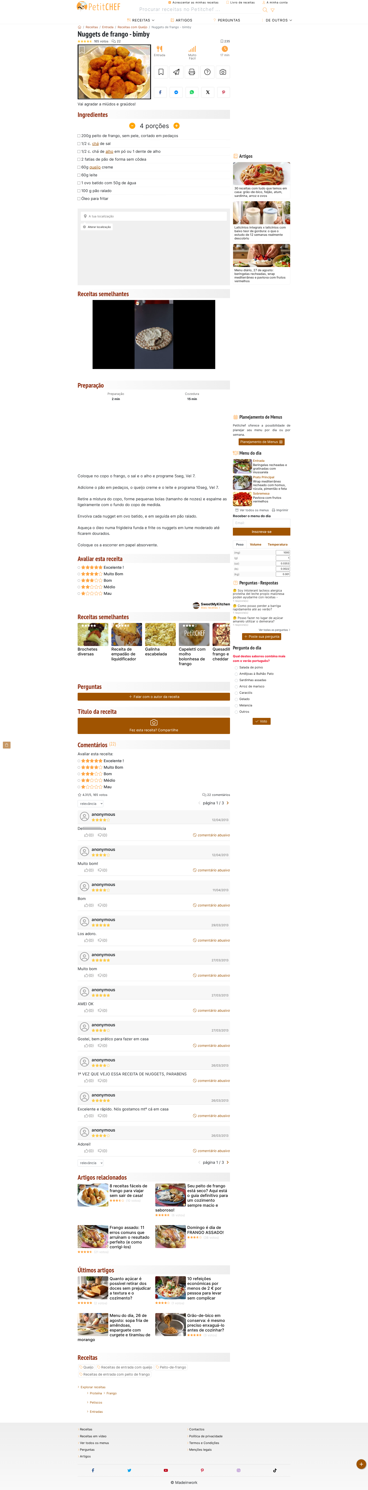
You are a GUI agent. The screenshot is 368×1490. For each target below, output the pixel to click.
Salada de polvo (251, 667)
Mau (107, 593)
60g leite (89, 175)
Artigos (183, 20)
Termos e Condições (204, 1443)
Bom (107, 580)
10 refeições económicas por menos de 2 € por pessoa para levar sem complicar (204, 1288)
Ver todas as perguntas (273, 629)
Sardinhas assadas (252, 680)
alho (109, 151)
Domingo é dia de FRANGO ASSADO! (205, 1230)
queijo (95, 167)
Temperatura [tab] (278, 544)
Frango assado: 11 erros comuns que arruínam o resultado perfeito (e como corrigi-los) (130, 1237)
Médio (109, 587)
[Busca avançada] (272, 10)
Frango (112, 1393)
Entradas (96, 1412)
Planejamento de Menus (259, 442)
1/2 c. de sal (96, 143)
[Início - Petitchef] (79, 27)
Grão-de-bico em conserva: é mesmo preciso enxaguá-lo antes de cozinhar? (206, 1322)
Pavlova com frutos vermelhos (267, 499)
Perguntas (228, 20)
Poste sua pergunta (263, 636)
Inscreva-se (262, 532)
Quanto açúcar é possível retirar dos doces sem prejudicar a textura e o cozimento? (130, 1288)
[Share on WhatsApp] (192, 92)
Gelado (244, 699)
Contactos (196, 1429)
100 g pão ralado (96, 190)
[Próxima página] (227, 803)
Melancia (245, 705)
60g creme (97, 167)
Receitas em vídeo (93, 1436)
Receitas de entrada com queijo (126, 1367)
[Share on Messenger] (176, 92)
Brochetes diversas (87, 651)
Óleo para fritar (94, 198)
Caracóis (245, 692)
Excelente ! (113, 567)
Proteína (96, 1393)
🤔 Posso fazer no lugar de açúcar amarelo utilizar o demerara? (258, 619)
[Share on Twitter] (207, 92)
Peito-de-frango (173, 1367)
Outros (244, 711)
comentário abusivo (213, 835)
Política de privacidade (206, 1436)
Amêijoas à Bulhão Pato (256, 674)
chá (95, 143)
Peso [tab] (240, 544)
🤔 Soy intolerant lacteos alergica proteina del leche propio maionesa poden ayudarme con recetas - (258, 594)
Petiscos (96, 1402)
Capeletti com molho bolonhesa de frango (192, 656)
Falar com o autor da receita (156, 697)
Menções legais (200, 1449)
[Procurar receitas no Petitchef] (265, 9)
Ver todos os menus (254, 510)
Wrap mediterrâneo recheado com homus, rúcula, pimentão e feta (270, 485)
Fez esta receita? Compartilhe (154, 730)
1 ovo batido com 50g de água (108, 183)
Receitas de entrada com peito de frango (116, 1374)
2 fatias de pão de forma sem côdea (113, 159)
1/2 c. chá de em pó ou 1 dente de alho (121, 151)
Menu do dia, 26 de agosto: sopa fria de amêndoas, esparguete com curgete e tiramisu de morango (114, 1327)
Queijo (88, 1367)
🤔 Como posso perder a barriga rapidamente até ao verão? (257, 607)
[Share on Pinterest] (223, 92)
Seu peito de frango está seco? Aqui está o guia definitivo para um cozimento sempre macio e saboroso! (191, 1197)
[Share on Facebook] (160, 92)
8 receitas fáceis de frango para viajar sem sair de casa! (128, 1190)
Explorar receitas (93, 1387)
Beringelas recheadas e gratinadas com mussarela (270, 468)
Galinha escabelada (156, 651)
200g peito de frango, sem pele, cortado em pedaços (129, 135)
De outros (276, 20)
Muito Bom (113, 574)
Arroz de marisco (251, 686)
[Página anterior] (199, 803)
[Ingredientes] (7, 744)
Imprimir (281, 510)
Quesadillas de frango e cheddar (226, 654)
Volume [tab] (255, 544)
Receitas (140, 20)
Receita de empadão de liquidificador (123, 654)
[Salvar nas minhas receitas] (161, 72)
